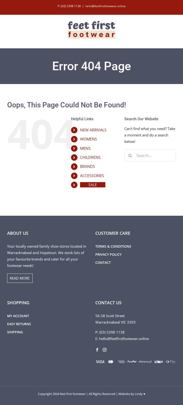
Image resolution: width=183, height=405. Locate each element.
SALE (92, 184)
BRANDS (87, 166)
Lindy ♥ (140, 394)
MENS (85, 148)
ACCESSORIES (92, 175)
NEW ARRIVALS (93, 130)
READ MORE (20, 278)
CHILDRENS (90, 157)
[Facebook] (97, 350)
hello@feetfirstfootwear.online (105, 6)
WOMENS (88, 139)
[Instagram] (105, 350)
